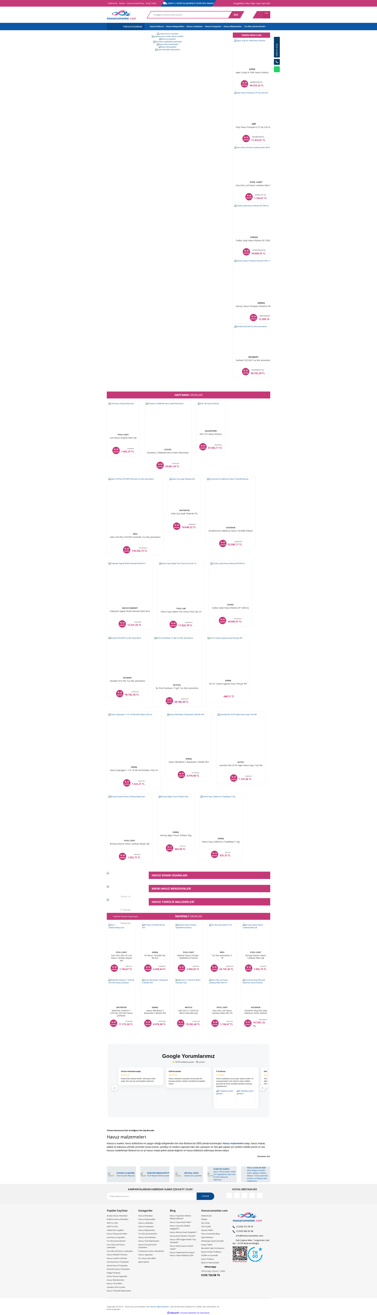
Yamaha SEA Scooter (116, 1287)
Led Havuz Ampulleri (116, 1237)
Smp (254, 123)
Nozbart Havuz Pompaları (118, 1269)
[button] (277, 77)
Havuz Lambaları (145, 1223)
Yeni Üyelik (206, 1226)
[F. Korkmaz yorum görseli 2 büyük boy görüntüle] (246, 1097)
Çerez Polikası (207, 1259)
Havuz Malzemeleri (159, 1307)
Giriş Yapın (250, 3)
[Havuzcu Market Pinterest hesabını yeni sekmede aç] (252, 1195)
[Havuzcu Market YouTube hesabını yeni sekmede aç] (260, 1195)
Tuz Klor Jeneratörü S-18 (222, 956)
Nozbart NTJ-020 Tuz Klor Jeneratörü (253, 360)
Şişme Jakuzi (143, 1261)
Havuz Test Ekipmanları (148, 1241)
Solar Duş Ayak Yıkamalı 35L (184, 513)
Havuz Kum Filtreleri (147, 1237)
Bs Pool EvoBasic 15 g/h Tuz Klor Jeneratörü (177, 688)
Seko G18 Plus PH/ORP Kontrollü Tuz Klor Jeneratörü (135, 537)
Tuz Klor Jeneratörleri (116, 1241)
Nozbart (253, 357)
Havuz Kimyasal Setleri (117, 1233)
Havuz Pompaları (146, 1226)
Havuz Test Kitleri (114, 1283)
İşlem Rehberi (207, 1237)
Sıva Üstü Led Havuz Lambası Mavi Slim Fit (256, 185)
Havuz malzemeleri (233, 1143)
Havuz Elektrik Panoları (117, 1254)
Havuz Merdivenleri (115, 1280)
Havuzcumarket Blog (135, 3)
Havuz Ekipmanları (146, 1230)
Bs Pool (177, 685)
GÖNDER (205, 1196)
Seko (135, 534)
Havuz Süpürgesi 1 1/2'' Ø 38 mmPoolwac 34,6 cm (134, 770)
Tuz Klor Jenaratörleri (147, 1233)
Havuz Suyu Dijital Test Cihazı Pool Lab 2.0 (181, 611)
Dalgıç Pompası (113, 1272)
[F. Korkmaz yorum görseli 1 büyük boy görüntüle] (225, 1097)
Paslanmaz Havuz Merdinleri (151, 1251)
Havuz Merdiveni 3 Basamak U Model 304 (189, 762)
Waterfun (184, 510)
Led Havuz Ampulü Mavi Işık (123, 437)
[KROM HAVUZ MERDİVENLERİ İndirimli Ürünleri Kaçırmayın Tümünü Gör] (125, 886)
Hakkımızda (112, 3)
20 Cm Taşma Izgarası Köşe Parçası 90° (228, 683)
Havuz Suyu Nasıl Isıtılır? (180, 1222)
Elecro (167, 449)
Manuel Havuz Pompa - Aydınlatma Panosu (188, 956)
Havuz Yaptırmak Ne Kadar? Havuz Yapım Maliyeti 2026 (182, 1254)
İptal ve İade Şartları (210, 1262)
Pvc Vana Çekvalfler (147, 1258)
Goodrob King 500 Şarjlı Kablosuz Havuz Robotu (255, 1011)
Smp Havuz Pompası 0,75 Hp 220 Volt (254, 127)
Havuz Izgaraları (145, 1254)
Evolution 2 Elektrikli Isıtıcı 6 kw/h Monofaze (168, 452)
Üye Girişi (205, 1223)
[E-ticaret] (188, 1313)
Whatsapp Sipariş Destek (212, 1241)
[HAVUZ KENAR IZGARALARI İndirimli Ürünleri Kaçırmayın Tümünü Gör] (125, 873)
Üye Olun (266, 3)
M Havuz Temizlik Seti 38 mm (154, 956)
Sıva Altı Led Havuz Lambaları (120, 1251)
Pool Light (256, 182)
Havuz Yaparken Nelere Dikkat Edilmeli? (180, 1217)
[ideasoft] (173, 1312)
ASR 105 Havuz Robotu (211, 434)
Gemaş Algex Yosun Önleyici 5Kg (175, 835)
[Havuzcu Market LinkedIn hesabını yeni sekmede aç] (237, 1195)
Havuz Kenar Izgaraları (117, 1276)
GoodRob (230, 527)
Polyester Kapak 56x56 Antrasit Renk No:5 (130, 611)
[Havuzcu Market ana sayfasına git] (121, 15)
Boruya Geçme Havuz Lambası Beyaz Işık (129, 843)
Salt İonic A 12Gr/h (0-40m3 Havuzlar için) (188, 1011)
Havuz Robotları (145, 1215)
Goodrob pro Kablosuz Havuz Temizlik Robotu (231, 530)
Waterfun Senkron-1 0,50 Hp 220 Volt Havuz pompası (121, 1013)
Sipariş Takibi (207, 1230)
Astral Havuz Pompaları (117, 1265)
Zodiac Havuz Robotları (117, 1215)
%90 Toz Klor (112, 1226)
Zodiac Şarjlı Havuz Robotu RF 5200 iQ (254, 240)
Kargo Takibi (151, 3)
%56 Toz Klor (112, 1223)
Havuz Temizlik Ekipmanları (119, 1290)
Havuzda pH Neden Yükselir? (183, 1236)
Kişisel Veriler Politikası (211, 1251)
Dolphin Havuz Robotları (117, 1219)
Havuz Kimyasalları (146, 1219)
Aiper (252, 69)
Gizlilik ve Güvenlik (209, 1255)
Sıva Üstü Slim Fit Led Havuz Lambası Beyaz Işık (121, 958)
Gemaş (261, 302)
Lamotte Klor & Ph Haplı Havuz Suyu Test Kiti (240, 765)
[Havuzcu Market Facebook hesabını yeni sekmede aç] (229, 1195)
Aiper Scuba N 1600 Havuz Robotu (252, 72)
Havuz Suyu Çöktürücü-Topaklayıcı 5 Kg (220, 841)
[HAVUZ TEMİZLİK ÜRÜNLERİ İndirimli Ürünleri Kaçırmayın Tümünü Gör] (125, 899)
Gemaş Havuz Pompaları (118, 1261)
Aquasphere (211, 431)
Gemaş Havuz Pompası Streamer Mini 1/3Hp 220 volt (261, 306)
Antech (188, 1007)
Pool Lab (181, 608)
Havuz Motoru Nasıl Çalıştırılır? (183, 1232)
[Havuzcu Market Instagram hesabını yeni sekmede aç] (244, 1195)
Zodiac (254, 237)
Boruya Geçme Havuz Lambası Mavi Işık (255, 956)
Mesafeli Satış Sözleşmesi (212, 1248)
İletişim (122, 3)
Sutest (240, 762)
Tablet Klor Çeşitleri (115, 1230)
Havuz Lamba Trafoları (117, 1258)
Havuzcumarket (130, 608)
